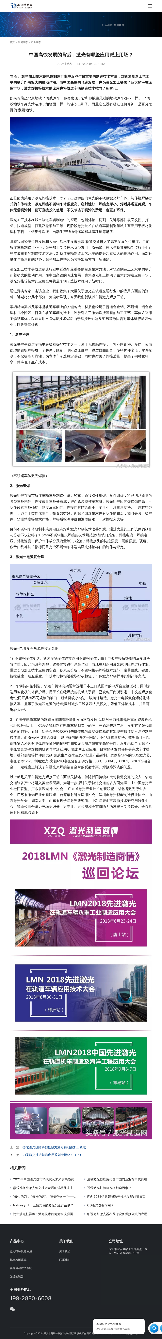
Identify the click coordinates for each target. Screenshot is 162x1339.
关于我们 (64, 1251)
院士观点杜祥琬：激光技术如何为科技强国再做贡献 (45, 1214)
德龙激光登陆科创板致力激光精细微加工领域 (54, 1147)
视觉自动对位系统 (21, 1268)
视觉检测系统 (18, 1259)
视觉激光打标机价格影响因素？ (109, 1188)
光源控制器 (17, 1276)
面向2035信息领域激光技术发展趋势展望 (116, 1196)
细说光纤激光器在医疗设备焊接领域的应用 (117, 1214)
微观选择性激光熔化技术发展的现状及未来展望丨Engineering (45, 1188)
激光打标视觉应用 (21, 1251)
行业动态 (66, 63)
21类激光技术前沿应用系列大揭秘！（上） (53, 1155)
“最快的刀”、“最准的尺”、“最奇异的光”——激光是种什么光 (45, 1196)
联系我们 (64, 1259)
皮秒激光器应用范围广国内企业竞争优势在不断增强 (119, 1179)
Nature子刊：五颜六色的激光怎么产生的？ (43, 1205)
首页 (12, 42)
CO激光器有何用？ (100, 1205)
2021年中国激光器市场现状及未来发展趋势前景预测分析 (45, 1179)
